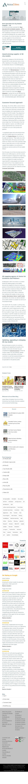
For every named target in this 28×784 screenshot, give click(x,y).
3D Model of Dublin (20, 722)
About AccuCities (6, 712)
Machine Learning (14, 518)
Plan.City (10, 521)
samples (5, 527)
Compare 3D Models (7, 713)
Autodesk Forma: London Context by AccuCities (7, 388)
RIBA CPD (17, 524)
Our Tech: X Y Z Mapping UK (6, 746)
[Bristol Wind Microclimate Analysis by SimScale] (14, 256)
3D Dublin (14, 499)
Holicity (20, 516)
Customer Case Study (8, 510)
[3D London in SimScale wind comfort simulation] (14, 188)
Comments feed (7, 703)
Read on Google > (6, 689)
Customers (16, 510)
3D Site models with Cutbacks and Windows (16, 448)
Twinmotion (15, 532)
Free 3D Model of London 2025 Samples (16, 414)
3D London (20, 499)
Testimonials (12, 529)
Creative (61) (6, 472)
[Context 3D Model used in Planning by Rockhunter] (14, 199)
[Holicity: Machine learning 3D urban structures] (14, 267)
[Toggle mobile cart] (25, 4)
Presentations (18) (7, 489)
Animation (11, 502)
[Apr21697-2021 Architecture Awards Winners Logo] (14, 46)
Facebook (23, 765)
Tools (4, 532)
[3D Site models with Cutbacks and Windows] (5, 447)
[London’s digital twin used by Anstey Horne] (14, 222)
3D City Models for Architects (7, 721)
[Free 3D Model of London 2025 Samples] (5, 413)
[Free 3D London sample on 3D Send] (14, 233)
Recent (14, 409)
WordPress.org (7, 706)
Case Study (20, 507)
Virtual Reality (15, 535)
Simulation (16, 527)
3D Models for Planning (5, 718)
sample (22, 524)
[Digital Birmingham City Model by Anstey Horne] (14, 245)
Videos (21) (6, 492)
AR (23, 502)
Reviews (11, 524)
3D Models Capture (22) (9, 462)
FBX (11, 513)
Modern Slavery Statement (19, 770)
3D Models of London (18, 712)
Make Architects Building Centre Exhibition (18, 388)
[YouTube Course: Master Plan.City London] (5, 430)
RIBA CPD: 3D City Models (6, 725)
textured (19, 529)
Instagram (19, 765)
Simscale (10, 527)
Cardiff (19, 296)
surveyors (5, 529)
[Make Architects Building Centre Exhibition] (20, 377)
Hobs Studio (14, 516)
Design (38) (6, 476)
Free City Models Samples (6, 756)
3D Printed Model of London (7, 749)
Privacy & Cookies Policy (8, 770)
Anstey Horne (18, 502)
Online (4, 521)
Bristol (15, 296)
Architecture (6, 504)
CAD (12, 504)
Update (8, 535)
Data (22, 510)
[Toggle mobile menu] (25, 2)
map (21, 518)
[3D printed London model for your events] (14, 210)
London (4, 296)
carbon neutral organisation (9, 507)
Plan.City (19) (6, 486)
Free (20, 513)
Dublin (23, 296)
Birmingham (10, 296)
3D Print (5, 502)
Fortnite (15, 513)
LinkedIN (11, 765)
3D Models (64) (7, 459)
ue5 (4, 535)
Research (5, 524)
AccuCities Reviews (7, 741)
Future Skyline (6, 516)
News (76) (5, 479)
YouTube (15, 765)
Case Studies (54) (7, 469)
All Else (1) (5, 465)
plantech (22, 521)
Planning (16, 521)
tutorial (9, 532)
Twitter (8, 765)
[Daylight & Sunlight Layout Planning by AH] (14, 176)
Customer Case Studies (6, 738)
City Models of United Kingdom (19, 728)
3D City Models (6, 499)
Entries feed (6, 699)
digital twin (5, 513)
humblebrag (6, 518)
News (10, 367)
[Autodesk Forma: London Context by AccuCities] (8, 377)
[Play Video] (14, 330)
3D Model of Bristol (20, 719)
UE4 (21, 532)
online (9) (5, 482)
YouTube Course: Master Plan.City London (14, 431)
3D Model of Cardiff (20, 721)
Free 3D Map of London (6, 753)
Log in (4, 696)
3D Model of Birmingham (18, 716)
